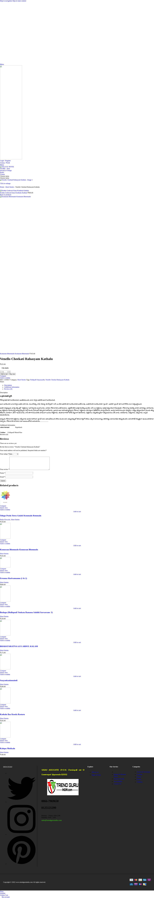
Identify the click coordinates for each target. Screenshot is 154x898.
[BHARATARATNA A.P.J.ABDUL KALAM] (5, 635)
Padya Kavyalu (5, 519)
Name (2, 473)
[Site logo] (11, 159)
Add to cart (4, 374)
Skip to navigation (6, 1)
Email (2, 477)
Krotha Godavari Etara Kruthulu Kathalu (14, 193)
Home (2, 187)
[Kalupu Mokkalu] (5, 737)
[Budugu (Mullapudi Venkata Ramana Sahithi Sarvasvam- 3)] (5, 601)
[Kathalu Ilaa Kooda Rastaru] (5, 703)
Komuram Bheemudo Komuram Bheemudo (15, 354)
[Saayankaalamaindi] (5, 669)
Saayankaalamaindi (8, 680)
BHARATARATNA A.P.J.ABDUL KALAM (19, 646)
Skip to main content (19, 1)
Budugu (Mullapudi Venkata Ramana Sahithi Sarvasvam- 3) (26, 612)
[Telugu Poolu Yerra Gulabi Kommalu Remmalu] (5, 504)
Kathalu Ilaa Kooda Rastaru (12, 714)
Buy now (12, 374)
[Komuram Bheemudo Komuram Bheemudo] (5, 538)
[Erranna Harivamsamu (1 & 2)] (5, 567)
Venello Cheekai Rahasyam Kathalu (57, 380)
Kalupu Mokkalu (7, 748)
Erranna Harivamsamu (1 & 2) (13, 578)
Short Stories (9, 187)
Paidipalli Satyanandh (37, 380)
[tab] (8, 385)
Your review (4, 469)
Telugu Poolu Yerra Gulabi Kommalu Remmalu (20, 516)
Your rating (4, 454)
